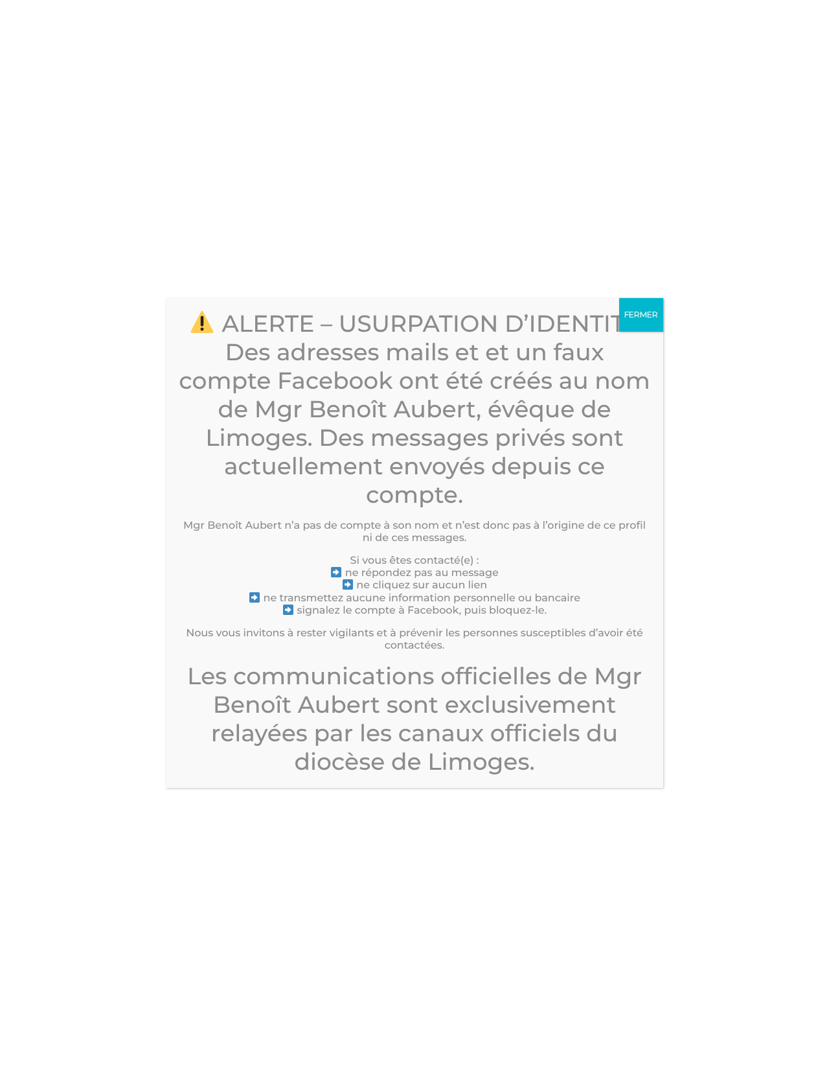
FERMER (641, 314)
